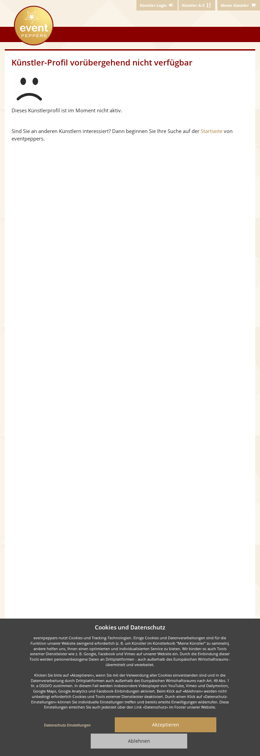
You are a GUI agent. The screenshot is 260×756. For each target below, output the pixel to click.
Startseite (211, 131)
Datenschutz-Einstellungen (67, 724)
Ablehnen (139, 741)
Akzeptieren (165, 724)
